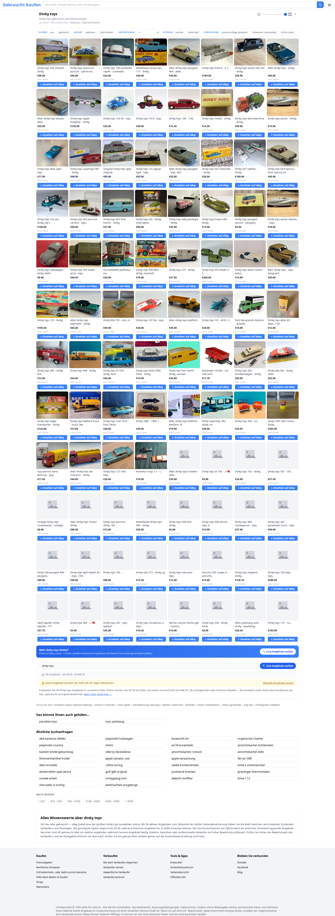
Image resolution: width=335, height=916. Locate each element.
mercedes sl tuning (52, 785)
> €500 (129, 801)
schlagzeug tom (115, 778)
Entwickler (176, 862)
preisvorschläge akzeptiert (235, 32)
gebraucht (64, 32)
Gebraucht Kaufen (22, 5)
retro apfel (124, 704)
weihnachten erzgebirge (121, 785)
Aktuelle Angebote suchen (278, 683)
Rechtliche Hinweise (48, 867)
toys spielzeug (114, 721)
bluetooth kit (180, 738)
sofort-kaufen (106, 32)
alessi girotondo (231, 704)
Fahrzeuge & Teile (59, 22)
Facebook (242, 867)
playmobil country (51, 745)
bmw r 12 (244, 778)
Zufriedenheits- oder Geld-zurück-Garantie (61, 872)
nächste (179, 32)
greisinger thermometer (254, 772)
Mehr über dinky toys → (98, 694)
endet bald (193, 32)
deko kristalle (48, 765)
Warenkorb (42, 886)
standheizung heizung (146, 704)
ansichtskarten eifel (251, 752)
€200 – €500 (113, 801)
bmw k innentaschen (251, 765)
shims (109, 745)
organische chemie (250, 738)
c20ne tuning (114, 765)
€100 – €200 (93, 801)
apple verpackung (183, 758)
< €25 (42, 801)
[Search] (320, 4)
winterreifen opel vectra (55, 772)
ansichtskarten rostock (187, 752)
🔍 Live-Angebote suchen (278, 665)
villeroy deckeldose (118, 752)
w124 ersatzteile (182, 745)
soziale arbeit (48, 778)
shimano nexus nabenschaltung (73, 704)
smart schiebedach (208, 704)
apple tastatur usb (117, 758)
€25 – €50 (56, 801)
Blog (240, 872)
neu (52, 32)
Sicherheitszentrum (181, 867)
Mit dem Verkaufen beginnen (120, 862)
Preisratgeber (44, 862)
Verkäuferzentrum (114, 877)
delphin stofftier (182, 778)
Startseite (44, 22)
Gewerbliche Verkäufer (116, 872)
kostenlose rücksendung (264, 32)
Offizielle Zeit (178, 877)
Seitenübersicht (179, 872)
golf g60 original (116, 772)
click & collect (287, 32)
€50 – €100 (74, 801)
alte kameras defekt (52, 738)
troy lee (248, 704)
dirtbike (189, 704)
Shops (39, 882)
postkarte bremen (184, 772)
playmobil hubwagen (119, 738)
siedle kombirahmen (185, 765)
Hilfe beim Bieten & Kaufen (52, 877)
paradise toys (48, 721)
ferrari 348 (245, 758)
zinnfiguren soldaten (267, 704)
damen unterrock (172, 704)
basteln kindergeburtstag (56, 752)
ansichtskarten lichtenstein (255, 745)
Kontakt (241, 862)
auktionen (90, 32)
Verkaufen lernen (113, 867)
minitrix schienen (105, 704)
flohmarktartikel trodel (54, 758)
